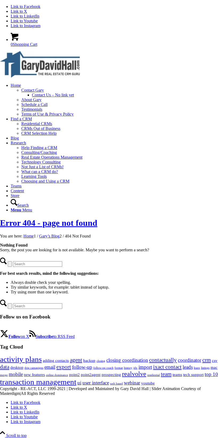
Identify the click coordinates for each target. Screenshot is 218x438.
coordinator (189, 360)
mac (214, 367)
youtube (148, 383)
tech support (193, 374)
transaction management (38, 382)
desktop (16, 367)
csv (214, 360)
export (63, 367)
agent (76, 360)
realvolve (134, 373)
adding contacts (56, 360)
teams (177, 374)
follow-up (82, 367)
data (4, 367)
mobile (16, 374)
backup (89, 360)
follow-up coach (103, 367)
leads (188, 367)
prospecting (111, 374)
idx (135, 367)
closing (101, 360)
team (166, 374)
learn (197, 367)
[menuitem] (114, 100)
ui (79, 383)
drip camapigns (33, 367)
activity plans (21, 359)
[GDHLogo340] (40, 76)
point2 (74, 374)
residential (153, 375)
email (49, 367)
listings (205, 367)
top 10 (211, 374)
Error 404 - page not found (48, 223)
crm (206, 360)
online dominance (57, 375)
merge (4, 375)
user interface (95, 383)
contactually (163, 360)
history (128, 367)
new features (34, 374)
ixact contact (167, 367)
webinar (132, 383)
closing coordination (127, 360)
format (119, 367)
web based (116, 383)
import (145, 367)
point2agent (90, 374)
